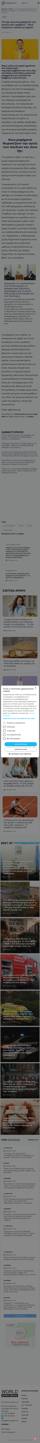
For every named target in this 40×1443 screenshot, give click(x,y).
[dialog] (20, 721)
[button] (20, 718)
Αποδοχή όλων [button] (21, 744)
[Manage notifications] (35, 1438)
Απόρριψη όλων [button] (21, 749)
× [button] (35, 688)
